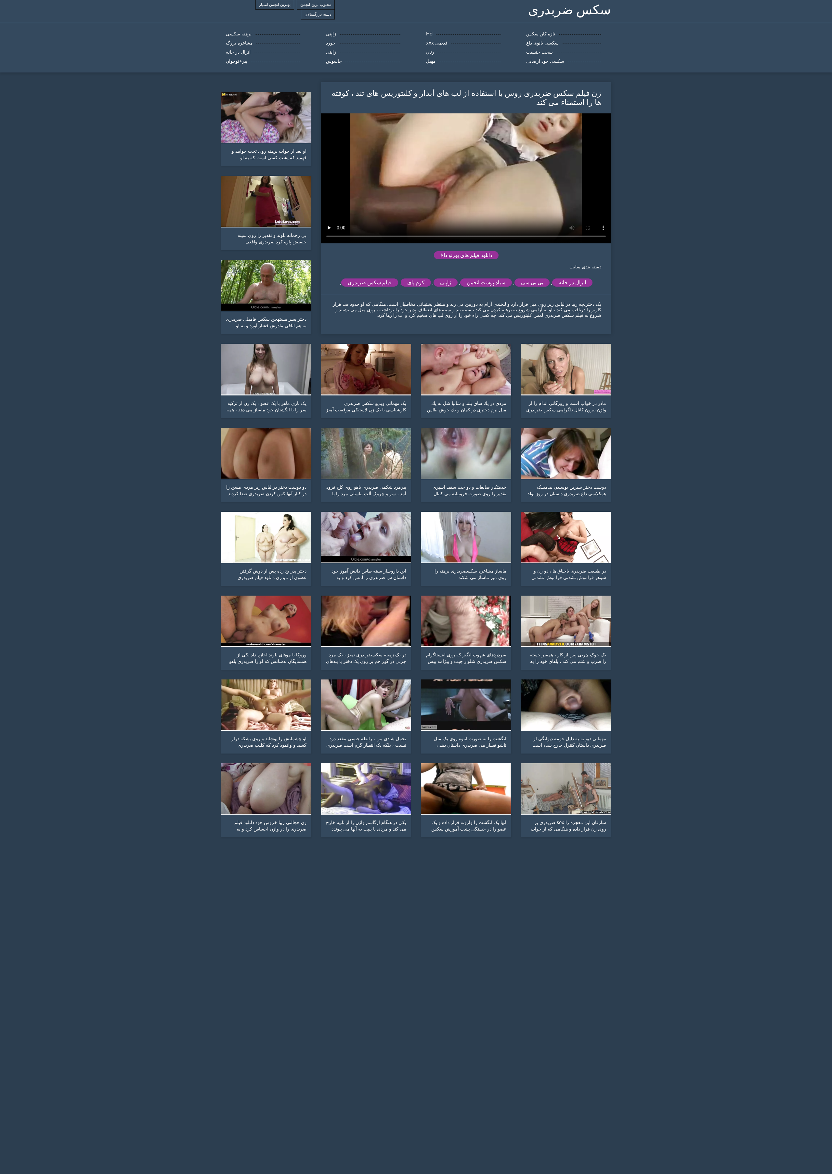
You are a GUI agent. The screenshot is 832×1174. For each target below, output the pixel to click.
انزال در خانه (572, 282)
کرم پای (415, 282)
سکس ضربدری (569, 10)
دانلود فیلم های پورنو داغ (466, 255)
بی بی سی (532, 282)
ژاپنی (445, 282)
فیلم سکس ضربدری (370, 282)
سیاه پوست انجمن (486, 282)
